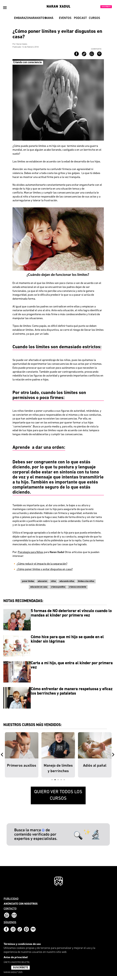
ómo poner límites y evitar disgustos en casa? (46, 569)
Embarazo (20, 18)
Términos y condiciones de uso (22, 944)
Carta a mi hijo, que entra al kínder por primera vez (72, 665)
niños (53, 581)
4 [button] (61, 779)
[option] (21, 754)
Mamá (49, 18)
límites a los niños (86, 581)
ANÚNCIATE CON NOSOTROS (21, 904)
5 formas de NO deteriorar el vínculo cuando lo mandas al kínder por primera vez (71, 613)
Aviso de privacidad (16, 957)
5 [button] (64, 779)
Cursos (94, 18)
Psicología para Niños (30, 552)
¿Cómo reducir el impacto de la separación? (42, 564)
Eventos (65, 18)
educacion (42, 581)
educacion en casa (38, 587)
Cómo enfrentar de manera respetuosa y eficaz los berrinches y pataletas (72, 691)
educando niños (67, 581)
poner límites (28, 581)
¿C (18, 569)
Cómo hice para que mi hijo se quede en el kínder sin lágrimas (67, 639)
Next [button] (114, 755)
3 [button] (58, 779)
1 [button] (52, 779)
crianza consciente (77, 587)
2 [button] (55, 779)
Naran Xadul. (22, 44)
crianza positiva (58, 587)
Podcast (80, 18)
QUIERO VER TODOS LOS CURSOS (58, 795)
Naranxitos (35, 18)
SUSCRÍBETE (20, 967)
